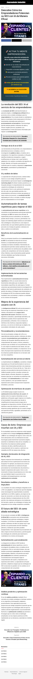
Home (2, 7)
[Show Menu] (2, 2)
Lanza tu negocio (23, 671)
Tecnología (14, 673)
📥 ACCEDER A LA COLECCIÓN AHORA (16, 90)
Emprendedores (13, 671)
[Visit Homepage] (16, 2)
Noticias (7, 7)
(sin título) (3, 651)
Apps (19, 673)
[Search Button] (31, 2)
